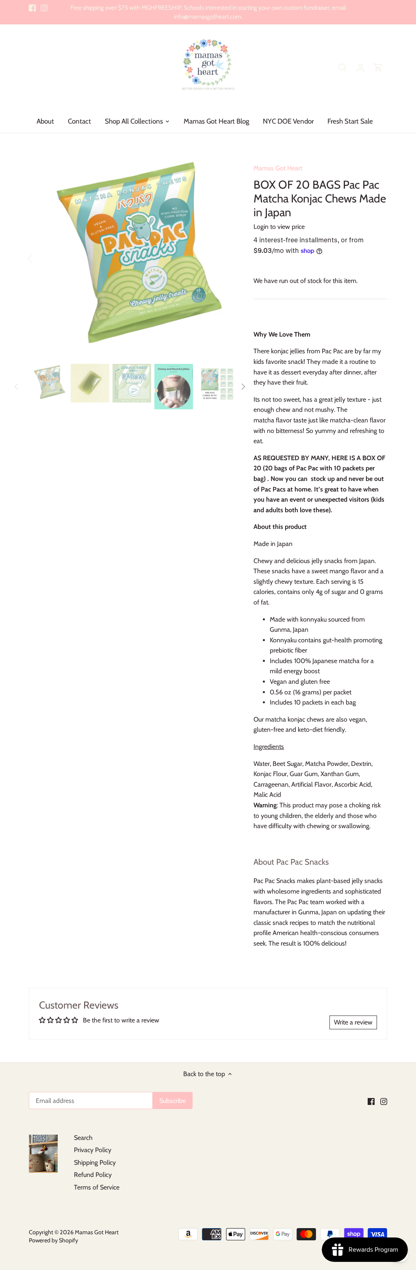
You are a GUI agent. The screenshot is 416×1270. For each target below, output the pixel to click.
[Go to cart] (378, 67)
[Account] (360, 67)
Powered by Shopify (53, 1240)
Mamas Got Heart (278, 168)
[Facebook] (32, 7)
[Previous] (41, 258)
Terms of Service (96, 1187)
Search (83, 1138)
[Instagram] (44, 7)
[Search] (342, 67)
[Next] (222, 258)
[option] (131, 258)
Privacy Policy (92, 1150)
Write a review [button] (353, 1022)
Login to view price (279, 227)
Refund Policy (93, 1175)
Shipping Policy (95, 1162)
